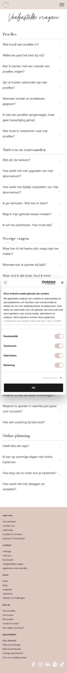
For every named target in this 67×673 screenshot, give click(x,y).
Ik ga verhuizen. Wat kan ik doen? (25, 203)
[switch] (59, 345)
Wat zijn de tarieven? (16, 160)
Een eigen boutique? (13, 627)
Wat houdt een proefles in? (21, 44)
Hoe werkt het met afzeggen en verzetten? (24, 486)
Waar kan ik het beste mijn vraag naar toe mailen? (30, 251)
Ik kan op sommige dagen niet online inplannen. (27, 459)
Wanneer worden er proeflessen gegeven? (24, 101)
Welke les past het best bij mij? (23, 55)
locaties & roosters (12, 534)
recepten (7, 589)
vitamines (8, 593)
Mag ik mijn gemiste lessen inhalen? (27, 214)
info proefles (9, 610)
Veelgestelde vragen (13, 563)
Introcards (8, 615)
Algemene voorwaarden (15, 568)
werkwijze (8, 530)
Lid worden (8, 619)
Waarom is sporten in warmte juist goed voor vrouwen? (29, 408)
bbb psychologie (11, 644)
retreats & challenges (14, 597)
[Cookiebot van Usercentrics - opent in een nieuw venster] (42, 283)
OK (33, 387)
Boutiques (8, 559)
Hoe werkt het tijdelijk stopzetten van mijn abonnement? (30, 189)
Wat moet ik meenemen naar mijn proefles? (25, 133)
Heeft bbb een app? (16, 446)
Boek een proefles (18, 668)
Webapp (7, 551)
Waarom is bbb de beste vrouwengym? (29, 395)
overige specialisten (13, 653)
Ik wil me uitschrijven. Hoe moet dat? (27, 225)
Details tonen (50, 377)
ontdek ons (9, 525)
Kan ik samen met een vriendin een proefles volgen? (26, 68)
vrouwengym (9, 521)
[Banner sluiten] (62, 282)
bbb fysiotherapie (12, 648)
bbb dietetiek (9, 640)
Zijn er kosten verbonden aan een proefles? (25, 84)
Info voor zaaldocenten (15, 657)
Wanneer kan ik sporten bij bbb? (24, 264)
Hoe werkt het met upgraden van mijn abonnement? (28, 173)
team (5, 581)
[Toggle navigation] (61, 4)
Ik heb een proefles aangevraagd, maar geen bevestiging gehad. (28, 117)
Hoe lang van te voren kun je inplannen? (30, 473)
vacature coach (11, 623)
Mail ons (7, 555)
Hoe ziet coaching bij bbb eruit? (24, 422)
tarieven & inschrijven (14, 538)
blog (5, 585)
